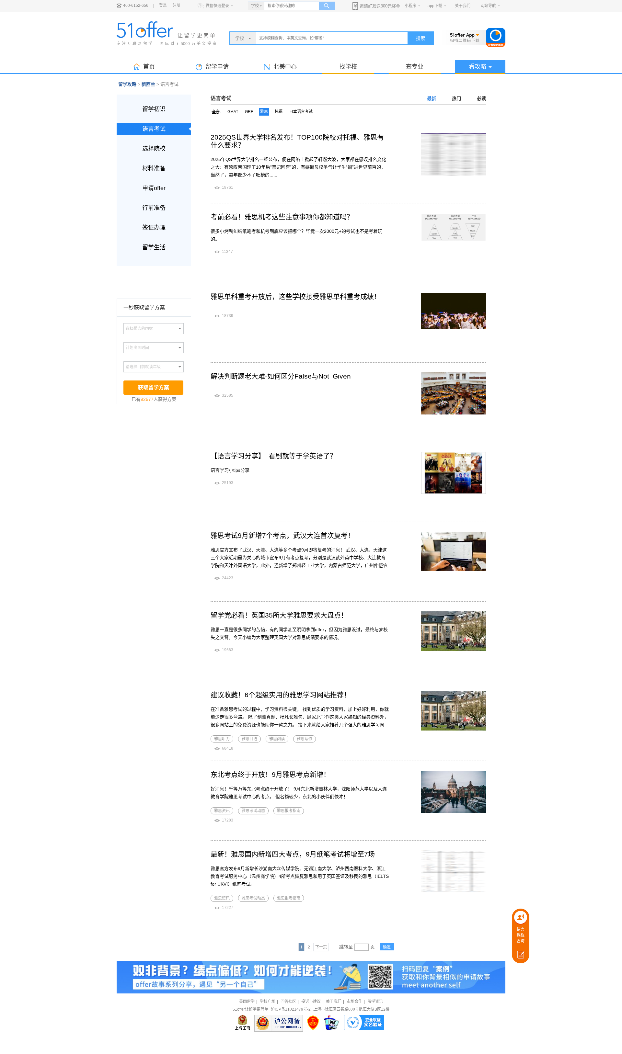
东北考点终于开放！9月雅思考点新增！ (270, 774)
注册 (176, 5)
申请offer (154, 188)
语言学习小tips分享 (230, 470)
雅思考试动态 (253, 811)
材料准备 (154, 168)
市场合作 (354, 1001)
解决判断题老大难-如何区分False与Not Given (281, 376)
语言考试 (154, 129)
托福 (278, 111)
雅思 (264, 111)
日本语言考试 (301, 111)
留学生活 (154, 247)
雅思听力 (222, 739)
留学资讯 (375, 1001)
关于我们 (462, 6)
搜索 (420, 38)
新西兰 (148, 84)
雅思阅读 (277, 739)
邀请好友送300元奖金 (380, 6)
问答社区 (288, 1001)
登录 (163, 5)
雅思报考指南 (288, 811)
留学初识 (154, 109)
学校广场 (267, 1001)
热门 (456, 98)
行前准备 (154, 208)
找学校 (348, 66)
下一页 (321, 947)
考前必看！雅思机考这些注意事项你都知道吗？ (282, 217)
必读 (481, 98)
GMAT (232, 111)
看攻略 (477, 66)
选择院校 (154, 148)
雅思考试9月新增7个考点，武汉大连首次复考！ (282, 535)
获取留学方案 (153, 387)
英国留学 (247, 1001)
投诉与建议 (311, 1001)
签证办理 (154, 227)
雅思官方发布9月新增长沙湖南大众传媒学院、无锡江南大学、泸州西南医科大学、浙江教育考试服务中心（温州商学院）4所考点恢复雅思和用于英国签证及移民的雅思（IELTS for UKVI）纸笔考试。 (300, 876)
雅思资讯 (222, 811)
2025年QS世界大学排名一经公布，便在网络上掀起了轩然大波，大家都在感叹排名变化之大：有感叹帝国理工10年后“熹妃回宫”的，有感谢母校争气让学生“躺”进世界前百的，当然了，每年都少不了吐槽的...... (298, 167)
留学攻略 (127, 84)
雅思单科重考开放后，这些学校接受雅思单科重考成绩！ (296, 296)
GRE (249, 111)
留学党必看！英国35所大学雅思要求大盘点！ (279, 615)
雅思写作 (304, 739)
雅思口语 (249, 739)
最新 (431, 98)
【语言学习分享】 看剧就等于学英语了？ (274, 455)
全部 (216, 111)
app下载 (435, 6)
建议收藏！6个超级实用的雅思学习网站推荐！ (281, 694)
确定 (387, 947)
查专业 (414, 66)
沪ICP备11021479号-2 (291, 1009)
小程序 (410, 6)
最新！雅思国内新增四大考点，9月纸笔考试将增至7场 (293, 854)
